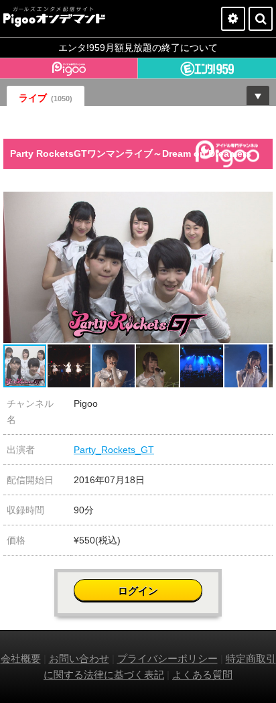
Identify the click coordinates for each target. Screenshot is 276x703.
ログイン (138, 590)
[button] (260, 203)
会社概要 (21, 658)
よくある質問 (202, 674)
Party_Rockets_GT (114, 449)
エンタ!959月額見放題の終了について (138, 47)
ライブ (45, 97)
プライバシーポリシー (167, 658)
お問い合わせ (79, 658)
